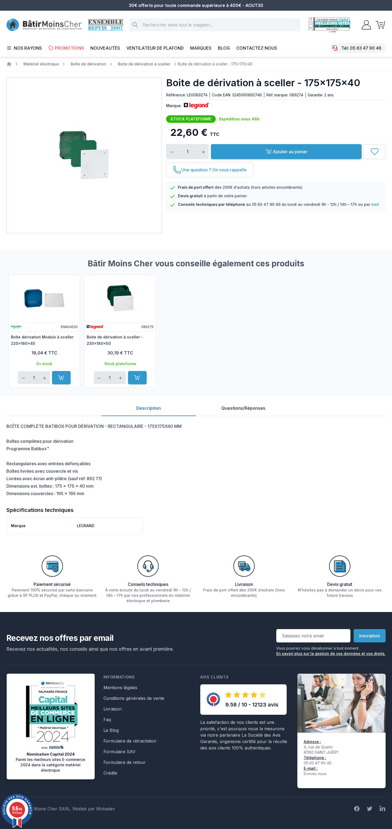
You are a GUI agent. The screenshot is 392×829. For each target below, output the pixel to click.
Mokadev (105, 808)
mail (375, 204)
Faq (107, 719)
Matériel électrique (41, 64)
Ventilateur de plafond (155, 48)
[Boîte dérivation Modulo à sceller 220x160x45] (44, 298)
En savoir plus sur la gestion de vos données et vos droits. (331, 653)
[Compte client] (365, 24)
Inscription (369, 635)
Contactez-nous (256, 48)
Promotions (69, 48)
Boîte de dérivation (88, 64)
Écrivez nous (315, 773)
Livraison (112, 709)
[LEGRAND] (195, 105)
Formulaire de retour (124, 762)
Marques (200, 48)
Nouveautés (105, 48)
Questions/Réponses (243, 408)
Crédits (110, 773)
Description (148, 408)
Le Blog (111, 730)
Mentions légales (120, 687)
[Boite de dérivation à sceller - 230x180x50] (120, 298)
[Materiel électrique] (9, 64)
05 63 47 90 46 (365, 48)
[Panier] (379, 24)
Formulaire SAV (119, 751)
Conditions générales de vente (133, 698)
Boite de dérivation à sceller (144, 64)
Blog (224, 48)
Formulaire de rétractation (129, 741)
